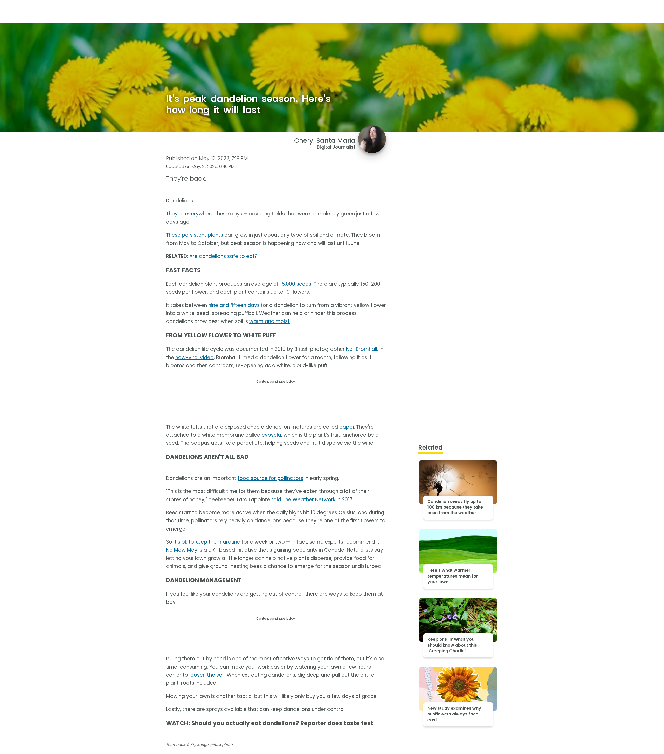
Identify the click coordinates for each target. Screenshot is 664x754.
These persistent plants (194, 234)
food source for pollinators (270, 478)
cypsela (271, 434)
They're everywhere (190, 213)
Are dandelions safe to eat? (223, 256)
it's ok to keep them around (207, 541)
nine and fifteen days (234, 305)
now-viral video (194, 357)
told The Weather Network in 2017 (311, 499)
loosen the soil (206, 674)
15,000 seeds (295, 283)
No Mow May (181, 549)
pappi (346, 426)
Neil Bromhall (361, 349)
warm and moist (269, 321)
